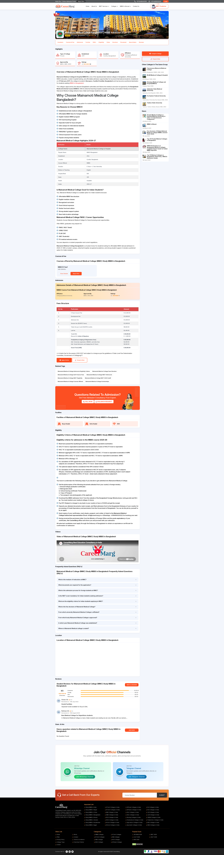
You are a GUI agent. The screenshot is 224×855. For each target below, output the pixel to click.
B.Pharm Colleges (117, 842)
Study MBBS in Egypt (91, 825)
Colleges (113, 6)
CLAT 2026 (137, 837)
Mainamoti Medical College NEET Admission (99, 374)
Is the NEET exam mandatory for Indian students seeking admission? (80, 596)
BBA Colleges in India (112, 812)
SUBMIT (162, 795)
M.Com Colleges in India (112, 825)
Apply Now (81, 1)
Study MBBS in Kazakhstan (93, 822)
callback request (104, 401)
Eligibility (101, 42)
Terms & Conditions (79, 839)
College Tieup (60, 842)
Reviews (141, 42)
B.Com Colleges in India (112, 822)
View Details (64, 273)
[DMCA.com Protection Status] (137, 844)
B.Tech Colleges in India (112, 807)
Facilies (88, 42)
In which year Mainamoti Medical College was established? (77, 623)
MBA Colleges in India (112, 814)
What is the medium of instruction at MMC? (72, 579)
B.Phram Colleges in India (134, 807)
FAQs (58, 837)
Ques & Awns (132, 42)
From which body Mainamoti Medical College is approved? (77, 617)
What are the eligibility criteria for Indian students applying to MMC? (80, 601)
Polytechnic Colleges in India (155, 820)
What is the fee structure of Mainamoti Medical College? (76, 607)
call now (88, 401)
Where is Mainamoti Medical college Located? (73, 628)
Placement (123, 42)
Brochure (115, 42)
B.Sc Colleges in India (133, 812)
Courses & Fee (70, 42)
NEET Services (103, 6)
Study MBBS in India (91, 807)
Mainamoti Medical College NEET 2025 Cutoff (98, 378)
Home (87, 6)
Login (165, 1)
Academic (60, 42)
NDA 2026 (136, 839)
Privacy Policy (60, 839)
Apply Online (65, 360)
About (75, 834)
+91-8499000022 (156, 1)
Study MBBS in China (91, 812)
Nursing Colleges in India (134, 817)
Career (59, 844)
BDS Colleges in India (153, 822)
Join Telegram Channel (136, 777)
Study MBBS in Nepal (91, 809)
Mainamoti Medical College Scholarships (97, 381)
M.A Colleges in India (153, 809)
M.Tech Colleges (99, 837)
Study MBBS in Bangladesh (93, 814)
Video (108, 42)
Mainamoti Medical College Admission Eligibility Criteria (74, 371)
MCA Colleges (99, 842)
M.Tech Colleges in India (113, 809)
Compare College (156, 53)
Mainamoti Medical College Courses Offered (70, 381)
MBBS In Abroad (124, 6)
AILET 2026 (154, 837)
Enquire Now (80, 360)
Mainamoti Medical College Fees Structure (104, 371)
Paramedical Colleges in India (135, 820)
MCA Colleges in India (112, 820)
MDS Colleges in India (153, 825)
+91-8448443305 (142, 1)
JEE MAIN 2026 (138, 834)
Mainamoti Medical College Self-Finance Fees (71, 374)
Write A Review (132, 685)
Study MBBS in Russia (91, 817)
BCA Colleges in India (112, 817)
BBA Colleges (116, 837)
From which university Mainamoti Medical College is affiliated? (78, 612)
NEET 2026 (154, 834)
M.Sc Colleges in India (133, 814)
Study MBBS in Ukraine (92, 820)
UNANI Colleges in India (153, 817)
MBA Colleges (99, 839)
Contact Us (136, 6)
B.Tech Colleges (116, 834)
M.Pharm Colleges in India (134, 809)
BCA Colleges (116, 839)
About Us (94, 6)
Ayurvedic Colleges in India (134, 825)
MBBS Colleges (99, 834)
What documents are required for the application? (74, 585)
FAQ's (94, 42)
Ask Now (132, 730)
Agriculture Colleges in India (134, 822)
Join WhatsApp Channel (84, 777)
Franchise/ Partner (79, 842)
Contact (76, 837)
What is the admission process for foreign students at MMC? (78, 590)
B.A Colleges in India (153, 807)
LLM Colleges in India (153, 814)
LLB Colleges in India (153, 812)
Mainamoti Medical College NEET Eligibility (70, 378)
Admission (80, 42)
